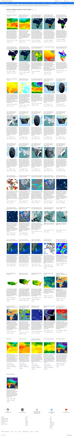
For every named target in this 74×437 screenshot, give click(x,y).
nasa (61, 72)
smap (62, 298)
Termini (2, 435)
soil (65, 298)
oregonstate (8, 299)
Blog (26, 418)
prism (28, 300)
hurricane (36, 231)
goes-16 (8, 138)
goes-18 (58, 138)
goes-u (39, 170)
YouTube (26, 425)
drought (58, 298)
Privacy (5, 435)
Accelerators (2, 422)
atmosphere (8, 104)
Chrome (16, 431)
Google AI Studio (52, 422)
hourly (25, 106)
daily (32, 71)
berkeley (58, 363)
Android (51, 418)
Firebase (51, 421)
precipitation (38, 71)
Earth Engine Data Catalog (6, 1)
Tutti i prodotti (36, 431)
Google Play (51, 426)
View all (51, 428)
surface (62, 300)
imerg (7, 202)
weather (48, 231)
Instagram (26, 421)
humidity (49, 297)
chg (7, 71)
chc (32, 40)
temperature (8, 368)
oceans (14, 265)
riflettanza (40, 265)
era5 (22, 106)
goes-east (11, 138)
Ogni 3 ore (33, 331)
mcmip (26, 138)
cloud (35, 103)
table (41, 231)
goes (51, 104)
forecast (16, 40)
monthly (25, 202)
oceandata (10, 265)
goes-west (64, 138)
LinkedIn (26, 422)
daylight (11, 40)
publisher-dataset (51, 266)
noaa (34, 71)
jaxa (10, 202)
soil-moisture (58, 300)
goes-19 (33, 170)
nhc (63, 230)
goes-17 (20, 138)
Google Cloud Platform (25, 431)
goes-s (23, 138)
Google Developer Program (4, 418)
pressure (25, 300)
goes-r (15, 138)
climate (8, 40)
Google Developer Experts (4, 421)
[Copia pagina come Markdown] (35, 9)
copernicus (15, 104)
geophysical (38, 40)
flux (13, 40)
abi (44, 104)
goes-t (60, 138)
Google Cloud (51, 425)
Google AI (31, 431)
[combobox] (59, 1)
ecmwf (20, 106)
